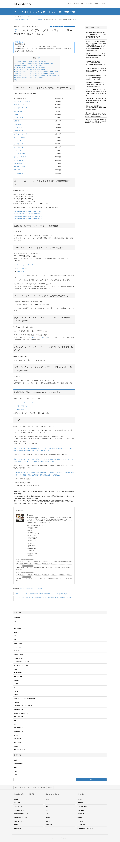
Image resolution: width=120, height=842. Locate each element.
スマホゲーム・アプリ (19, 658)
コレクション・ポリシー (20, 806)
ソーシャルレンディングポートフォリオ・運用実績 (62, 26)
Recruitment (35, 787)
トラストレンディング (20, 108)
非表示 (38, 58)
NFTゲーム (16, 632)
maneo (16, 114)
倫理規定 (16, 799)
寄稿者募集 (80, 802)
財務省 (15, 774)
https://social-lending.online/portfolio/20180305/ (27, 214)
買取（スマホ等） (18, 742)
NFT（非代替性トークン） (20, 628)
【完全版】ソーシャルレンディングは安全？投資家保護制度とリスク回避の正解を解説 (96, 55)
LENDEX (17, 121)
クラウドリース (18, 144)
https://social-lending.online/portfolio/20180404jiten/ (28, 216)
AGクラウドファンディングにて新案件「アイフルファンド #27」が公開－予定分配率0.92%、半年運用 (43, 574)
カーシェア (16, 650)
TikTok (47, 810)
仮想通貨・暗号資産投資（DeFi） (22, 713)
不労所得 (16, 694)
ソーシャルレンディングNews (21, 665)
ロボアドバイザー (18, 691)
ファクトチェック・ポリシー (21, 810)
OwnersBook (18, 111)
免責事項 (16, 824)
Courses (50, 787)
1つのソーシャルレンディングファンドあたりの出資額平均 (31, 69)
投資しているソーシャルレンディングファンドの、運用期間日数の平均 (34, 73)
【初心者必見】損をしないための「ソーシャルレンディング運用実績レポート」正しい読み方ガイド (95, 114)
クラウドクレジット (20, 104)
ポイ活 (15, 669)
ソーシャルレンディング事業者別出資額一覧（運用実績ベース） (32, 61)
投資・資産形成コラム (19, 727)
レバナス (16, 683)
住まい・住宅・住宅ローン (20, 716)
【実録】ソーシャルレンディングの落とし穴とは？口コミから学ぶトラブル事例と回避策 (96, 70)
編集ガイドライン (18, 828)
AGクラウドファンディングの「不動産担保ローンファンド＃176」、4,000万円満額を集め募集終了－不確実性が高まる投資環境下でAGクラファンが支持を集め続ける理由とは (44, 562)
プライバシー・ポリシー (20, 821)
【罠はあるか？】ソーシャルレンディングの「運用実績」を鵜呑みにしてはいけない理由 (96, 100)
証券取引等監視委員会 (19, 763)
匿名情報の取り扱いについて (21, 813)
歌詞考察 (16, 735)
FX (14, 625)
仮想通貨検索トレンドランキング (85, 828)
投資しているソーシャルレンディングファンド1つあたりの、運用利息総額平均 (36, 75)
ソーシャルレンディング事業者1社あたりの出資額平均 (29, 67)
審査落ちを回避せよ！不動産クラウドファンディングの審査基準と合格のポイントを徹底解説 (96, 77)
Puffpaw (16, 636)
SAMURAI (17, 170)
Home (16, 787)
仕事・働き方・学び (18, 709)
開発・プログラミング (19, 750)
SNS (29, 787)
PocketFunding (18, 130)
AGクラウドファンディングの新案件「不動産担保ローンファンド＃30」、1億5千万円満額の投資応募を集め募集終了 (44, 568)
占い (15, 724)
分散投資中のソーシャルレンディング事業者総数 (28, 65)
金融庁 (15, 760)
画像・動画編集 (17, 738)
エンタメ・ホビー (18, 647)
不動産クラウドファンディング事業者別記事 (24, 698)
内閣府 (15, 771)
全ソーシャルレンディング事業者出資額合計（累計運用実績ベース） (33, 63)
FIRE (15, 621)
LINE (47, 806)
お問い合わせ (81, 810)
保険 (15, 720)
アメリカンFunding (19, 153)
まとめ (17, 80)
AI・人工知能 (17, 617)
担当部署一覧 (81, 813)
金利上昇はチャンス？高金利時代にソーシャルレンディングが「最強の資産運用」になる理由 (96, 84)
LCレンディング (19, 150)
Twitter (47, 799)
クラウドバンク (18, 173)
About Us (22, 787)
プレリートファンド (20, 157)
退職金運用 (16, 746)
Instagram (48, 813)
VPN (15, 639)
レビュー (16, 687)
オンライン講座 (81, 824)
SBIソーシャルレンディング (22, 101)
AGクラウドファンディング (28, 559)
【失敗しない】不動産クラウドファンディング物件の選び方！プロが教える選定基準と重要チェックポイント (96, 91)
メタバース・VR (18, 676)
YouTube (48, 802)
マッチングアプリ (18, 672)
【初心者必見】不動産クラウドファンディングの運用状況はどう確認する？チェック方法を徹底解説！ (95, 121)
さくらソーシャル (19, 137)
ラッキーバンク (18, 117)
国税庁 (15, 767)
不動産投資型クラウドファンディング (23, 705)
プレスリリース (81, 821)
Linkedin (48, 821)
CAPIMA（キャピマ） (27, 577)
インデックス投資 (18, 643)
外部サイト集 (49, 824)
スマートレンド (18, 147)
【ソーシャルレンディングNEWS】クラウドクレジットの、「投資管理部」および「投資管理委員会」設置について (43, 598)
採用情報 (80, 817)
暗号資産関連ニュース (19, 731)
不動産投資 (16, 702)
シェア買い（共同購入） (20, 654)
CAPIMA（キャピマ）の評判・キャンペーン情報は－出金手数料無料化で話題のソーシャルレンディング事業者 (44, 579)
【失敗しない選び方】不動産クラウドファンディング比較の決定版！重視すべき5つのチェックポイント (96, 63)
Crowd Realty (18, 124)
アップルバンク (18, 160)
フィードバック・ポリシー (20, 817)
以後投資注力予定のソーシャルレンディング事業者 (29, 77)
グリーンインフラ (19, 127)
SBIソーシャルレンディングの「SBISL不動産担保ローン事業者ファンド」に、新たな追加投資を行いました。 (44, 593)
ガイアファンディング (20, 134)
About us (80, 799)
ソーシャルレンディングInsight (21, 661)
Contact (43, 787)
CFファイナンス (19, 140)
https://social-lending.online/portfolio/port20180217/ (28, 211)
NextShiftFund (18, 163)
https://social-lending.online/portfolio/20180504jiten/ (28, 218)
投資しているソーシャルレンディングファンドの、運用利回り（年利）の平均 (36, 71)
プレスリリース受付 (82, 806)
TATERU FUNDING (20, 166)
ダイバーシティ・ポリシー (20, 802)
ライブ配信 (16, 680)
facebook (48, 817)
